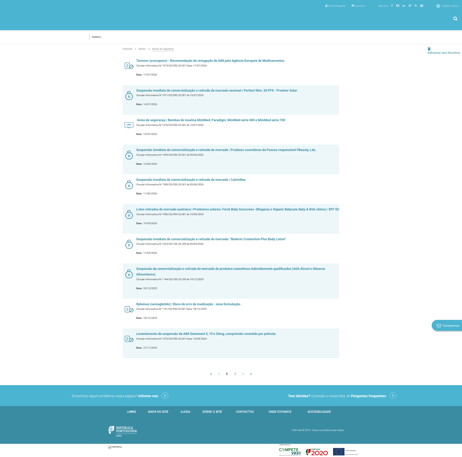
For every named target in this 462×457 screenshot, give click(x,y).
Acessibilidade (319, 411)
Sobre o (212, 411)
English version (448, 5)
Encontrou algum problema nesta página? (115, 396)
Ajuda (185, 411)
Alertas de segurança (163, 49)
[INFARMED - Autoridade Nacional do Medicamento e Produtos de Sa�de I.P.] (39, 15)
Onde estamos (280, 411)
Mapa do (158, 411)
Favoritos (359, 5)
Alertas (142, 49)
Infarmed (127, 49)
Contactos (245, 411)
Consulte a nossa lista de (337, 396)
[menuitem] (335, 5)
